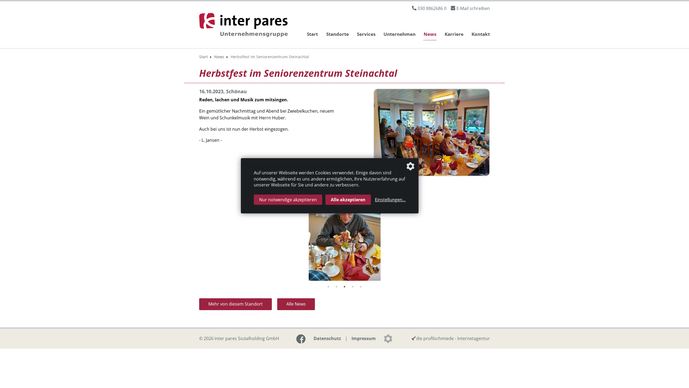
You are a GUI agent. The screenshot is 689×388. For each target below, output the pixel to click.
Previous (195, 234)
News (430, 34)
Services (366, 34)
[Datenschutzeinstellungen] (388, 338)
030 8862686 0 (432, 8)
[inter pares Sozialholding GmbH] (245, 26)
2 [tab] (336, 286)
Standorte (337, 34)
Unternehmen (400, 34)
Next (494, 234)
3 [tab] (344, 286)
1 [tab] (328, 286)
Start (312, 34)
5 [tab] (360, 286)
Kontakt (481, 34)
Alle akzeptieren (348, 200)
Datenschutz (327, 338)
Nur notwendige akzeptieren (288, 200)
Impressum (363, 338)
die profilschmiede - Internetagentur (453, 338)
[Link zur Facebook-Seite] (300, 339)
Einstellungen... (390, 200)
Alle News (296, 304)
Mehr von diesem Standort (235, 304)
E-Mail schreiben (473, 8)
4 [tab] (352, 286)
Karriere (454, 34)
